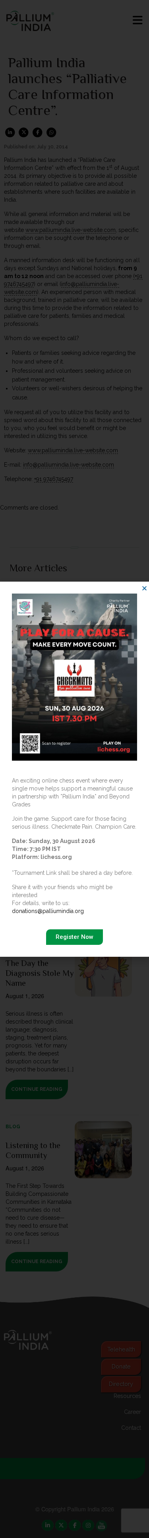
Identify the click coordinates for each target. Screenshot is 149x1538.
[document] (74, 769)
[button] (144, 588)
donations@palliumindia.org (48, 911)
